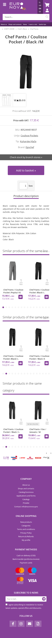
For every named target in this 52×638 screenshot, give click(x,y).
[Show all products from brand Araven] (38, 458)
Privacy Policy (26, 533)
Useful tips (42, 24)
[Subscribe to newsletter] (43, 599)
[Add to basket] (20, 297)
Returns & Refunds (26, 536)
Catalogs (26, 499)
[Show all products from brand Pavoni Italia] (22, 458)
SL (40, 2)
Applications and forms (26, 495)
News (25, 24)
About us (4, 24)
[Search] (47, 17)
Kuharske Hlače (28, 141)
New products (26, 522)
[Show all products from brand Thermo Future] (14, 458)
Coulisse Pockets (29, 135)
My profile (26, 540)
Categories (26, 525)
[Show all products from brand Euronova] (6, 458)
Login (46, 13)
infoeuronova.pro (30, 506)
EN (40, 8)
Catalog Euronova (26, 492)
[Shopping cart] (46, 5)
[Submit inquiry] (47, 436)
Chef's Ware (22, 29)
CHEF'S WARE (9, 29)
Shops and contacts (14, 24)
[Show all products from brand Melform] (30, 458)
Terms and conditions (26, 529)
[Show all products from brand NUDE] (46, 458)
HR (40, 5)
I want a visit (33, 24)
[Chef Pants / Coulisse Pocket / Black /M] (26, 72)
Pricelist (26, 503)
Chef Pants (34, 29)
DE (40, 11)
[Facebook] (13, 624)
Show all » (45, 251)
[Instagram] (21, 624)
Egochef (30, 147)
